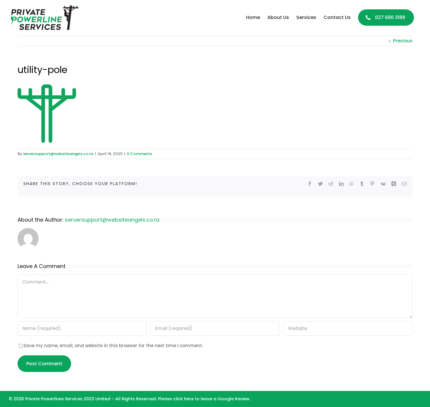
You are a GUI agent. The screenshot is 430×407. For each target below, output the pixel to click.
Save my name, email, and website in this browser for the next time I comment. (113, 345)
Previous (402, 41)
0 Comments (139, 153)
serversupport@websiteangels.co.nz (58, 153)
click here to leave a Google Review (211, 399)
